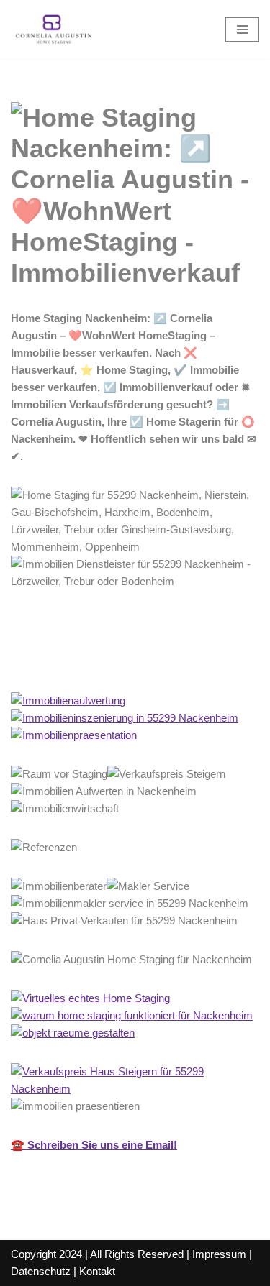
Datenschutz (41, 1271)
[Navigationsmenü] (242, 29)
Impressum (219, 1254)
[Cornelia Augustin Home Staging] (54, 29)
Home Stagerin (71, 660)
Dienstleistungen (198, 660)
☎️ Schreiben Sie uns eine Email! (94, 1145)
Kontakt (97, 1271)
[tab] (71, 661)
